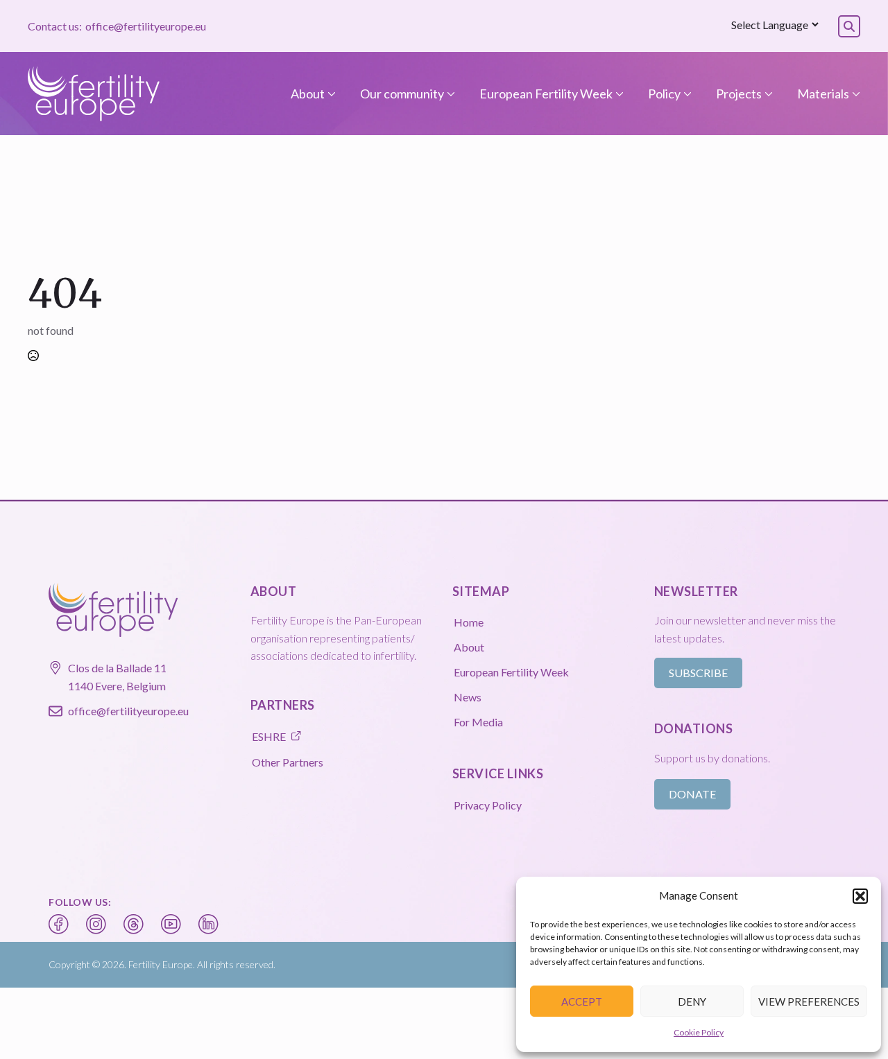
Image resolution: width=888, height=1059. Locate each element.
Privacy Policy (488, 805)
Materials (823, 93)
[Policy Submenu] (686, 93)
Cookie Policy (699, 1032)
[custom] (59, 924)
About (308, 93)
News (467, 696)
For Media (478, 721)
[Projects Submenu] (767, 93)
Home (469, 622)
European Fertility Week (546, 93)
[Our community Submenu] (449, 93)
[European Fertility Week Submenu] (618, 93)
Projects (739, 93)
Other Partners (287, 762)
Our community (402, 93)
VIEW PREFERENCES (809, 1001)
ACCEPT (581, 1001)
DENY (692, 1001)
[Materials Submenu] (854, 93)
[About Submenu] (330, 93)
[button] (860, 896)
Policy (664, 93)
